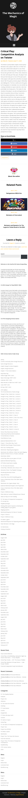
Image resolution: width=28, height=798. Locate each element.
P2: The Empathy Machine (7, 694)
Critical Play (3, 722)
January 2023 (4, 610)
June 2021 (3, 636)
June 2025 (3, 561)
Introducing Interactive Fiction (8, 472)
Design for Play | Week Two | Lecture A (10, 399)
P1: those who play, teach (7, 715)
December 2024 (5, 570)
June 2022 (3, 621)
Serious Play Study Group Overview (9, 432)
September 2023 (5, 593)
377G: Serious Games (6, 747)
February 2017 (4, 645)
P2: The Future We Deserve (7, 465)
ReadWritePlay (4, 745)
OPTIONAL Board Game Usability (9, 463)
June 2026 (3, 542)
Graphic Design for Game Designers (9, 366)
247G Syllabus (4, 390)
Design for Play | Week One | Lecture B (10, 396)
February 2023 (4, 607)
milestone (3, 701)
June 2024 (3, 579)
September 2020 (5, 643)
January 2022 (4, 633)
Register (3, 758)
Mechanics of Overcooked (14, 215)
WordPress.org (4, 767)
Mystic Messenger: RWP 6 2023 (8, 378)
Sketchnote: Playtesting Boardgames (10, 450)
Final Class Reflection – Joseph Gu (19, 683)
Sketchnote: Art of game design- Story (10, 483)
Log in (2, 760)
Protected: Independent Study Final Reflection (12, 666)
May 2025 (3, 563)
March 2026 (3, 549)
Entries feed (3, 762)
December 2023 (5, 586)
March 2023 (3, 605)
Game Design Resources (7, 364)
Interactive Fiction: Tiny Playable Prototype (11, 470)
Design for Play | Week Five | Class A (10, 413)
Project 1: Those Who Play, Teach (9, 443)
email (15, 154)
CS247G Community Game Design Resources (12, 361)
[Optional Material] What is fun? (8, 441)
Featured (3, 696)
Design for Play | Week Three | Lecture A (11, 403)
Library (2, 359)
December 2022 (5, 612)
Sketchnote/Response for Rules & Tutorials (11, 512)
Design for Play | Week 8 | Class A (9, 427)
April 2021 (3, 640)
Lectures (3, 717)
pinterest (15, 147)
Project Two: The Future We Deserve (10, 736)
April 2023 (3, 603)
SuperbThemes (20, 794)
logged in (12, 243)
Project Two (4, 727)
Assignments (5, 157)
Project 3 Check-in (5, 514)
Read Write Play (4, 373)
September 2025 (5, 558)
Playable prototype (5, 503)
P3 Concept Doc (5, 501)
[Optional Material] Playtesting (8, 460)
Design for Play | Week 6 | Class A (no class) (12, 417)
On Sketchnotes (4, 527)
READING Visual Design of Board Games (10, 445)
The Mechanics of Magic (13, 14)
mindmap (3, 706)
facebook (15, 143)
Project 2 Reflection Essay (7, 492)
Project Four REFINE (6, 729)
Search (24, 256)
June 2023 (3, 598)
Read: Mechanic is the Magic (7, 524)
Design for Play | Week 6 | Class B (9, 420)
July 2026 (3, 540)
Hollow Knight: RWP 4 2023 (7, 375)
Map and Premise (5, 474)
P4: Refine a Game (5, 731)
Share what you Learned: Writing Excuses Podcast (13, 494)
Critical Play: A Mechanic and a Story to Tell (11, 467)
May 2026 (3, 544)
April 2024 (3, 584)
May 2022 (3, 624)
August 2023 (4, 596)
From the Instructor (5, 738)
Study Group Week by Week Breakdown (10, 434)
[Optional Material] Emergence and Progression (12, 485)
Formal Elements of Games (7, 436)
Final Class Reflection (16, 685)
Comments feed (5, 765)
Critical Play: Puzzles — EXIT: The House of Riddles (13, 660)
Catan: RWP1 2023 (5, 385)
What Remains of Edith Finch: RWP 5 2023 (11, 382)
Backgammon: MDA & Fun (14, 193)
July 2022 (3, 619)
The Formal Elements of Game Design (10, 392)
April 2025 (3, 565)
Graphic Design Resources (7, 368)
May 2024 (3, 582)
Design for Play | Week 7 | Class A (9, 422)
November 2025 (5, 554)
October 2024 (4, 575)
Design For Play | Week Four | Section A (11, 408)
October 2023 (4, 591)
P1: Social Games (5, 708)
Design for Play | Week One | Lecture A (10, 394)
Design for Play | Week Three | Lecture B (11, 406)
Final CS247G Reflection (6, 653)
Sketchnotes (4, 734)
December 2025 (5, 551)
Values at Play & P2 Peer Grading (9, 496)
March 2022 (3, 629)
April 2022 (3, 626)
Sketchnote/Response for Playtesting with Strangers (13, 521)
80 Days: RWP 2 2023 (6, 387)
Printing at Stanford (5, 529)
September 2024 (5, 577)
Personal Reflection (15, 674)
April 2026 (3, 547)
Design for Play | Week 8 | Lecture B (10, 429)
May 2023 (3, 600)
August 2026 (4, 537)
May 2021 (3, 638)
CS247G (3, 710)
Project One (4, 699)
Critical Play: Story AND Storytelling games (11, 477)
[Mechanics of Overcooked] (14, 204)
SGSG (2, 749)
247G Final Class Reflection (17, 681)
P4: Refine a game (5, 519)
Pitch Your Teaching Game (7, 447)
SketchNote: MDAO (5, 456)
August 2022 (4, 617)
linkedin (15, 150)
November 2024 (5, 572)
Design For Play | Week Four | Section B (11, 410)
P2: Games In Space (5, 720)
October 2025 (4, 556)
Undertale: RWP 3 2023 (6, 380)
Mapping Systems (5, 510)
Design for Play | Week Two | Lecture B (10, 401)
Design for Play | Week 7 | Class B (9, 424)
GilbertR (4, 61)
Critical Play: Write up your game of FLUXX (11, 458)
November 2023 (5, 589)
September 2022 (5, 614)
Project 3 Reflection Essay (7, 517)
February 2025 (4, 568)
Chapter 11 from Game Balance (8, 371)
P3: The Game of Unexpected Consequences (11, 499)
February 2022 (4, 631)
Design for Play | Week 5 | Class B (9, 415)
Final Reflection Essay (6, 438)
